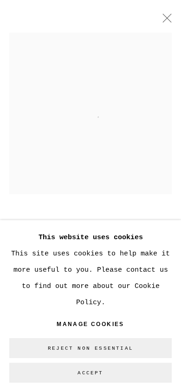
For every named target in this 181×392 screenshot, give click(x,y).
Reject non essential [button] (90, 348)
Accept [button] (90, 373)
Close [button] (165, 21)
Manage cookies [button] (90, 324)
